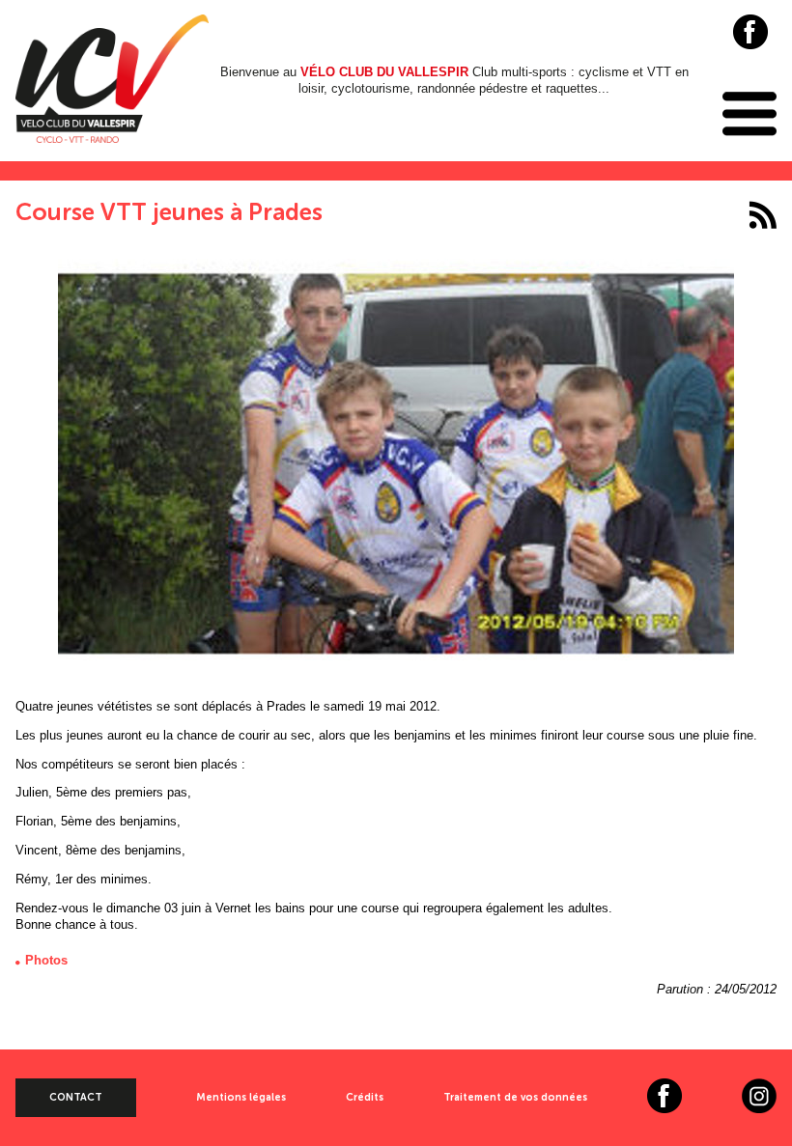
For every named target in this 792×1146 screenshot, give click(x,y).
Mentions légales (241, 1097)
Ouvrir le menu (749, 114)
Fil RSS (763, 215)
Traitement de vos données (515, 1097)
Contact (75, 1097)
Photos (46, 960)
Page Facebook (750, 31)
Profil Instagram (759, 1095)
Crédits (364, 1097)
